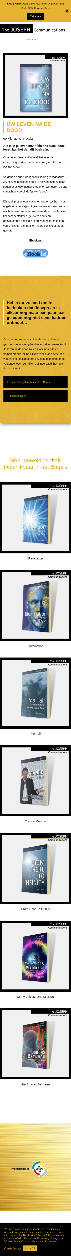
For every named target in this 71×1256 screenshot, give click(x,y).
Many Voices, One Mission (35, 996)
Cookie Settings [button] (12, 1248)
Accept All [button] (30, 1248)
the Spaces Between (35, 1084)
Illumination (35, 646)
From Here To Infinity (35, 909)
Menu (35, 39)
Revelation (35, 558)
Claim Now (35, 16)
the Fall (36, 733)
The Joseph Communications (33, 29)
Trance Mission (35, 821)
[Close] (67, 11)
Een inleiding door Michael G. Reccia (28, 382)
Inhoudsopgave (16, 395)
